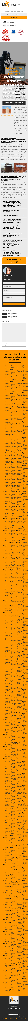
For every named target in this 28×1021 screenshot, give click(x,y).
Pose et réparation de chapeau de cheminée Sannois (25, 557)
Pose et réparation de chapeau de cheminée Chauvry (6, 948)
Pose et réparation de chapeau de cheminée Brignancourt (6, 788)
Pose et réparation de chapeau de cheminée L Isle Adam (13, 928)
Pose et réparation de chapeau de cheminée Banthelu (6, 550)
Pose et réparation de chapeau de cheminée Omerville (19, 800)
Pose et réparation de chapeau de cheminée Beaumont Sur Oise (6, 576)
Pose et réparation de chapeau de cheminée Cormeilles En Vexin (13, 415)
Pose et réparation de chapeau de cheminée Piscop (19, 874)
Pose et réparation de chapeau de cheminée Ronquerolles (25, 385)
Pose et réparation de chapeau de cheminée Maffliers (19, 416)
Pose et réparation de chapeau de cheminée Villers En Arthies (25, 845)
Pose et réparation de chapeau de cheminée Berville (6, 646)
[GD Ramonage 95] (11, 5)
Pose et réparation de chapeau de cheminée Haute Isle (13, 853)
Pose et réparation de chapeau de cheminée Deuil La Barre (13, 456)
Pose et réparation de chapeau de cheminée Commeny (13, 374)
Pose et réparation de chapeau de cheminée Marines (19, 469)
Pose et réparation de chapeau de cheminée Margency (19, 457)
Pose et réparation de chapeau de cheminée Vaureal (25, 742)
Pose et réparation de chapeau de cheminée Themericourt (25, 656)
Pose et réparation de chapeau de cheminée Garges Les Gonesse (13, 725)
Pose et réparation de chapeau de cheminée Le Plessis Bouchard (19, 888)
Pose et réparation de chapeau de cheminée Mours (19, 678)
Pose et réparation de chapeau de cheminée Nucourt (19, 788)
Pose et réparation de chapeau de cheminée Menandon (25, 929)
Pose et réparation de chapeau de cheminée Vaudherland (25, 730)
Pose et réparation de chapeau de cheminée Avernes (6, 523)
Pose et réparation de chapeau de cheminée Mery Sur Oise (19, 549)
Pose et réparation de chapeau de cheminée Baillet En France (6, 537)
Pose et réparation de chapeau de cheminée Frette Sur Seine (13, 686)
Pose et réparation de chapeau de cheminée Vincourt (25, 956)
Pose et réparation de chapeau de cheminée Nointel (19, 761)
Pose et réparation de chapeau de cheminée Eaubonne (13, 481)
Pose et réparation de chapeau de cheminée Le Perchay (19, 837)
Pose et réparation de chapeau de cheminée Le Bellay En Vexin (6, 591)
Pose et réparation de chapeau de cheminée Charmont (6, 885)
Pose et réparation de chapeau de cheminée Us (25, 694)
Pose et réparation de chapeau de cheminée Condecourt (13, 386)
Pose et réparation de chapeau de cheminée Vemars (25, 754)
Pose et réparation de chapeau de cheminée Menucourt (19, 523)
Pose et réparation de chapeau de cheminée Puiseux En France (19, 956)
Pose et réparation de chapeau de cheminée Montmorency (19, 639)
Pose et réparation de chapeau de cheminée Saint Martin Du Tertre (25, 500)
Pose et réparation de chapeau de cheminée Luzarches (19, 404)
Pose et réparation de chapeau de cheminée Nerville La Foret (19, 704)
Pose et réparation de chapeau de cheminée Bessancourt (6, 658)
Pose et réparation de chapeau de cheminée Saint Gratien (25, 471)
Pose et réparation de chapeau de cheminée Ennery (13, 520)
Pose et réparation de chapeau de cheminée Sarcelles (25, 581)
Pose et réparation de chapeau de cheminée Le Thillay (25, 681)
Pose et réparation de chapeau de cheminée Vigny (25, 804)
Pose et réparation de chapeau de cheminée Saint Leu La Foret (25, 485)
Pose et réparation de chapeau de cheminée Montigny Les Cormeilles (19, 602)
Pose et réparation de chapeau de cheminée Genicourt (13, 750)
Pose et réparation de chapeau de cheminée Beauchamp (6, 562)
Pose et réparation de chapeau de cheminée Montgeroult (19, 588)
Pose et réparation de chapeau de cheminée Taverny (25, 644)
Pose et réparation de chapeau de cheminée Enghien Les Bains (13, 507)
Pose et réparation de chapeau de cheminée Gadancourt (13, 711)
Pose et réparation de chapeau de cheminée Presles (19, 942)
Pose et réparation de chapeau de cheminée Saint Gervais (25, 457)
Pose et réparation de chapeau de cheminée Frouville (13, 699)
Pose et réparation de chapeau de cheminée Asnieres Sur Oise (6, 483)
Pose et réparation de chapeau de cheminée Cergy (6, 842)
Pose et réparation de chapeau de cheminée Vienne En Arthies (25, 791)
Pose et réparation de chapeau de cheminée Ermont (13, 586)
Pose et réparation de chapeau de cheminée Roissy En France (25, 372)
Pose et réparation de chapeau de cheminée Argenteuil (6, 430)
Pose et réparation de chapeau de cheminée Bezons (6, 685)
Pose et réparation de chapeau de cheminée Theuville (25, 668)
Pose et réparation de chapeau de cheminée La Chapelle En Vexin (6, 871)
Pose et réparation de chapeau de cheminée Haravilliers (13, 840)
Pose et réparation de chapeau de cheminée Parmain (19, 824)
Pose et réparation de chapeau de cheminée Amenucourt (6, 406)
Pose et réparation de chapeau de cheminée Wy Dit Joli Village (25, 900)
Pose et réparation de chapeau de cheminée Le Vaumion (25, 984)
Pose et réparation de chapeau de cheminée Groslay (13, 813)
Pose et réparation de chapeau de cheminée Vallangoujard (25, 706)
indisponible (11, 22)
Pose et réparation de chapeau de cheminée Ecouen (13, 493)
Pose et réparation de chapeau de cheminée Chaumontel (6, 924)
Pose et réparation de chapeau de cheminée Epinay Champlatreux (13, 561)
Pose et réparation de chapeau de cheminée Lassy (13, 982)
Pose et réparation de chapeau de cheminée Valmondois (25, 718)
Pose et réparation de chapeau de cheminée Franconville (13, 636)
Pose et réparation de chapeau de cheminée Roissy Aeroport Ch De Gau (25, 915)
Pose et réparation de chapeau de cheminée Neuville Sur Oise (19, 748)
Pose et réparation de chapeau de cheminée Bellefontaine (6, 605)
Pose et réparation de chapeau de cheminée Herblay (13, 891)
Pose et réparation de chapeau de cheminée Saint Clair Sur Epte (25, 428)
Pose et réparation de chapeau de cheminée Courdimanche (13, 442)
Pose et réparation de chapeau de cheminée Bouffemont (6, 739)
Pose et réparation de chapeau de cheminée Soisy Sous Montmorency (25, 619)
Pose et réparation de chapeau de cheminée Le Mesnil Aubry (19, 563)
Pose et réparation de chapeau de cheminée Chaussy (6, 936)
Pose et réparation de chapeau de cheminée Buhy (6, 815)
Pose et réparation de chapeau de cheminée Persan (19, 850)
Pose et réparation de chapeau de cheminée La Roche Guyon (19, 984)
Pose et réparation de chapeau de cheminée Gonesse (13, 762)
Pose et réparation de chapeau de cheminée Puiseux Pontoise (19, 970)
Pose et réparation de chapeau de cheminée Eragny (13, 574)
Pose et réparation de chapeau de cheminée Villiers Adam (25, 859)
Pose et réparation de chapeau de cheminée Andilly (6, 418)
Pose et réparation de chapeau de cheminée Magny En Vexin (19, 429)
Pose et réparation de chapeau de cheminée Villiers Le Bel (25, 872)
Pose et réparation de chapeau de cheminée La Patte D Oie (25, 970)
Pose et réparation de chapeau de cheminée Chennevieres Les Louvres (6, 962)
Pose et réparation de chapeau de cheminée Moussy (19, 690)
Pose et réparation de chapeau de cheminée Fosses (13, 625)
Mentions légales (8, 1018)
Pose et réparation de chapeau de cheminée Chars (6, 897)
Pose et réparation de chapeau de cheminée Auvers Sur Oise (6, 510)
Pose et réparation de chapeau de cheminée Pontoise (19, 930)
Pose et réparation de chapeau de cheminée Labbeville (13, 970)
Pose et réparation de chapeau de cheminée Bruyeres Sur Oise (6, 802)
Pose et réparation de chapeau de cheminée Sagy (25, 397)
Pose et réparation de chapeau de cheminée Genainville (13, 738)
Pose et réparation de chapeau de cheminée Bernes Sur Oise (6, 633)
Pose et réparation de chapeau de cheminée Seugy (25, 605)
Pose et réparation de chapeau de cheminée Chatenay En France (6, 911)
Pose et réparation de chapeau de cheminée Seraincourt (25, 593)
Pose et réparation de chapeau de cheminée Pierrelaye (19, 862)
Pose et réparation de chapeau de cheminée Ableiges (6, 370)
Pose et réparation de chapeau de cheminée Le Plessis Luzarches (19, 917)
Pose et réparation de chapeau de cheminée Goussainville (13, 774)
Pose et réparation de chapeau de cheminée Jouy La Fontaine (25, 943)
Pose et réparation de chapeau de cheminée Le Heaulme (13, 866)
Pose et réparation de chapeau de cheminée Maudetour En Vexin (19, 498)
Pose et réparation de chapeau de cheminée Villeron (25, 831)
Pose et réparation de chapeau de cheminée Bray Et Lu (6, 764)
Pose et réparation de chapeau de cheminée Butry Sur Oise (6, 829)
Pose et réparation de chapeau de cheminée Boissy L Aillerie (6, 711)
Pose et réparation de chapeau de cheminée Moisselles (19, 576)
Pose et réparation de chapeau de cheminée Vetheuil (25, 766)
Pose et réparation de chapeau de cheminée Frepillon (13, 673)
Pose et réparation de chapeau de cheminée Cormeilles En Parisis (13, 400)
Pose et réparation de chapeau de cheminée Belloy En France (6, 619)
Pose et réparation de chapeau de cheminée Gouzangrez (13, 786)
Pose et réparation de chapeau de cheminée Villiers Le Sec (25, 886)
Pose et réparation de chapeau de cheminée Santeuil (25, 569)
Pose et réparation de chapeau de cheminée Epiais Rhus (13, 548)
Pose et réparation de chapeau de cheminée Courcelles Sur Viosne (13, 429)
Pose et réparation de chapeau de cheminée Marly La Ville (19, 483)
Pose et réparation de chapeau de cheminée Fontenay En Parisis (13, 612)
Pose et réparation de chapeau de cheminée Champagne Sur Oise (6, 856)
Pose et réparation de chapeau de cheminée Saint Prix (25, 531)
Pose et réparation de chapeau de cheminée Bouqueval (6, 751)
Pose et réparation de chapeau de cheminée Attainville (6, 496)
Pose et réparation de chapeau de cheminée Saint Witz (25, 545)
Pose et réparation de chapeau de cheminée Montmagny (19, 627)
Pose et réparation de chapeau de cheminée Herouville (13, 903)
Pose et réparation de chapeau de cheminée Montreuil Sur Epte (19, 653)
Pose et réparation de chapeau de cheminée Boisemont (6, 697)
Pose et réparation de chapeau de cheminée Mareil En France (19, 444)
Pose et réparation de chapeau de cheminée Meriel (19, 535)
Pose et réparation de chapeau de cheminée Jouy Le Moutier (13, 957)
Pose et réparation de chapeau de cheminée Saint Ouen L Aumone (25, 517)
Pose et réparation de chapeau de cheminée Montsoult (19, 666)
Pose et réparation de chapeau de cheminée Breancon (6, 776)
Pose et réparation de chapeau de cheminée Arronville (6, 457)
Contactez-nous (21, 1018)
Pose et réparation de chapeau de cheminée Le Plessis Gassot (19, 902)
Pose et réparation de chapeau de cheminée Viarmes (25, 778)
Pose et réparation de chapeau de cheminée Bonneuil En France (6, 726)
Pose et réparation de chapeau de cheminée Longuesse (19, 379)
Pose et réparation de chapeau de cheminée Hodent (13, 915)
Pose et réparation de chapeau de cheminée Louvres (19, 392)
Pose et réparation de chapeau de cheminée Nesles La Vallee (19, 719)
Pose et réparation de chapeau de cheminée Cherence (6, 975)
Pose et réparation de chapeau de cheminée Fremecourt (13, 661)
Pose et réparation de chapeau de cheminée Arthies (6, 469)
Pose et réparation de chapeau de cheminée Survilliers (25, 632)
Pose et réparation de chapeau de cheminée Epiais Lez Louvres (13, 534)
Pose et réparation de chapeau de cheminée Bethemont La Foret (6, 672)
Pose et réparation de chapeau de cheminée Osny (19, 812)
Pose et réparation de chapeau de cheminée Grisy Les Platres (13, 800)
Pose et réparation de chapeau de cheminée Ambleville (6, 394)
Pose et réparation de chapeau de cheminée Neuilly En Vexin (19, 734)
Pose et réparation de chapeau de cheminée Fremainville (13, 649)
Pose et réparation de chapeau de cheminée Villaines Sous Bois (25, 818)
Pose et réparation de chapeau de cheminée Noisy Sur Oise (19, 775)
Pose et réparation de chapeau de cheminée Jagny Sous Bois (13, 942)
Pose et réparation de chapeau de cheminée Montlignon (19, 615)
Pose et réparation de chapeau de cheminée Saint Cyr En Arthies (25, 443)
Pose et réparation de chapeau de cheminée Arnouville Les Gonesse (6, 444)
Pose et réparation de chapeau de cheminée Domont (13, 469)
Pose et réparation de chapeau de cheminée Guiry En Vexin (13, 827)
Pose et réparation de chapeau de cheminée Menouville (19, 511)
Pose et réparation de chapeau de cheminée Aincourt (6, 382)
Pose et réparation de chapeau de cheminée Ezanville (13, 598)
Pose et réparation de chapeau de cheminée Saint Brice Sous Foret (25, 411)
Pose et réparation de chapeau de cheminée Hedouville (13, 879)
